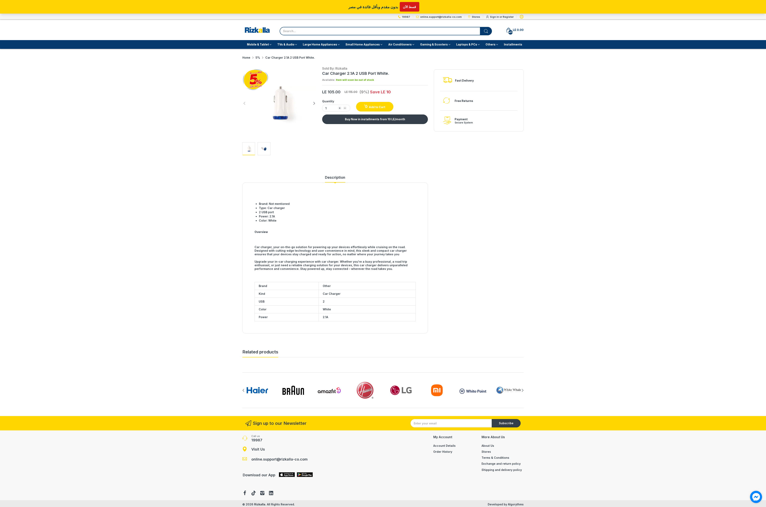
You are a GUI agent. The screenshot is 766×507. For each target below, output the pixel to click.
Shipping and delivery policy (502, 469)
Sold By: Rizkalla (334, 68)
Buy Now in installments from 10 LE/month (375, 119)
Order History (442, 451)
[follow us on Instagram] (262, 493)
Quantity (328, 101)
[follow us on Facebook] (244, 493)
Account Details (444, 445)
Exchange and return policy (501, 463)
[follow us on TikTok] (253, 493)
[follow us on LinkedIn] (271, 493)
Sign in (494, 16)
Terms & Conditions (495, 457)
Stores (486, 451)
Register (508, 16)
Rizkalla (259, 504)
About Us (488, 445)
